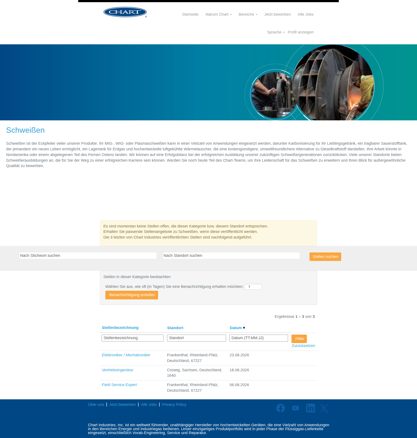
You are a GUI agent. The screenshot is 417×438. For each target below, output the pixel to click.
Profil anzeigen (301, 32)
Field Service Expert (119, 385)
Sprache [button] (275, 32)
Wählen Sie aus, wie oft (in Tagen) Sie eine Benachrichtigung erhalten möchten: (174, 286)
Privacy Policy (174, 404)
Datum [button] (236, 328)
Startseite (190, 14)
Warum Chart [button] (217, 14)
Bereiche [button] (247, 14)
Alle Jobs (306, 14)
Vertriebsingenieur (117, 370)
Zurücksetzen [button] (303, 345)
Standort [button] (175, 328)
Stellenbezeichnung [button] (120, 327)
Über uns (96, 404)
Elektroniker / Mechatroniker (126, 355)
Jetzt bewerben (277, 14)
